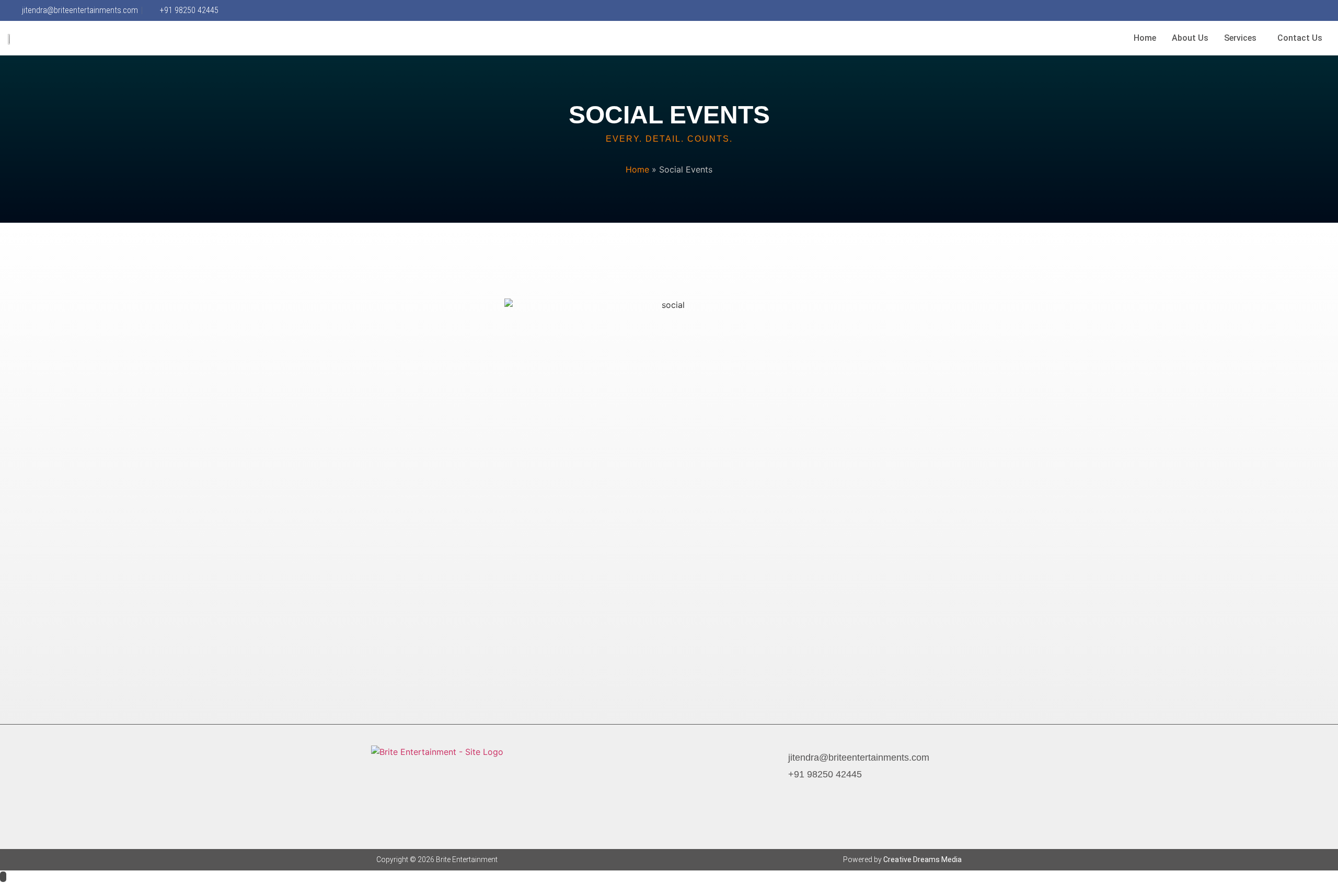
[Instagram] (1278, 10)
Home (1145, 38)
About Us (1190, 38)
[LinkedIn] (1311, 10)
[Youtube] (849, 793)
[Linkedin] (830, 793)
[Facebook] (775, 793)
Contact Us (1299, 38)
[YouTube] (1327, 10)
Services (1240, 38)
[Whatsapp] (1294, 10)
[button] (1243, 38)
